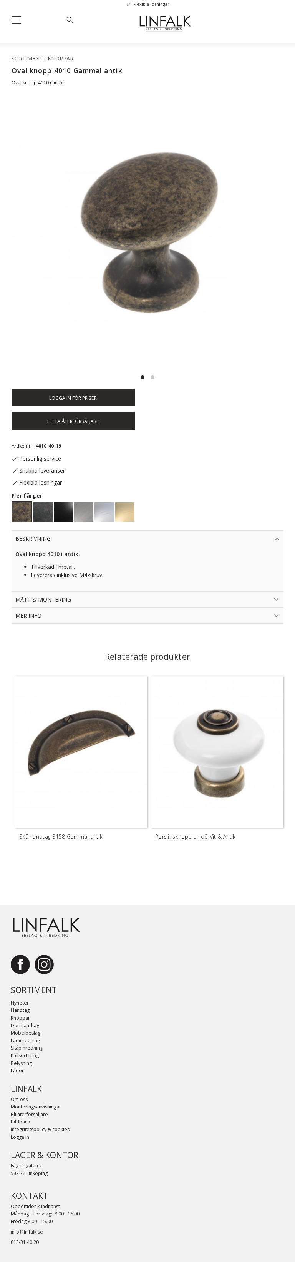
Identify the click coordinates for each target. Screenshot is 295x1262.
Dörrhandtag (25, 1025)
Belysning (21, 1063)
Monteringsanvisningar (36, 1106)
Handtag (20, 1010)
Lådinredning (25, 1040)
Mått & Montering (43, 599)
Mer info (28, 615)
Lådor (17, 1070)
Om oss (19, 1099)
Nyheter (20, 1003)
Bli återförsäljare (29, 1114)
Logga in (20, 1137)
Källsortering (25, 1055)
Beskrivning (33, 538)
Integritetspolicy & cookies (40, 1129)
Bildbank (20, 1121)
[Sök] (69, 19)
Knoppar (20, 1018)
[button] (19, 21)
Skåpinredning (27, 1048)
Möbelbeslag (25, 1033)
